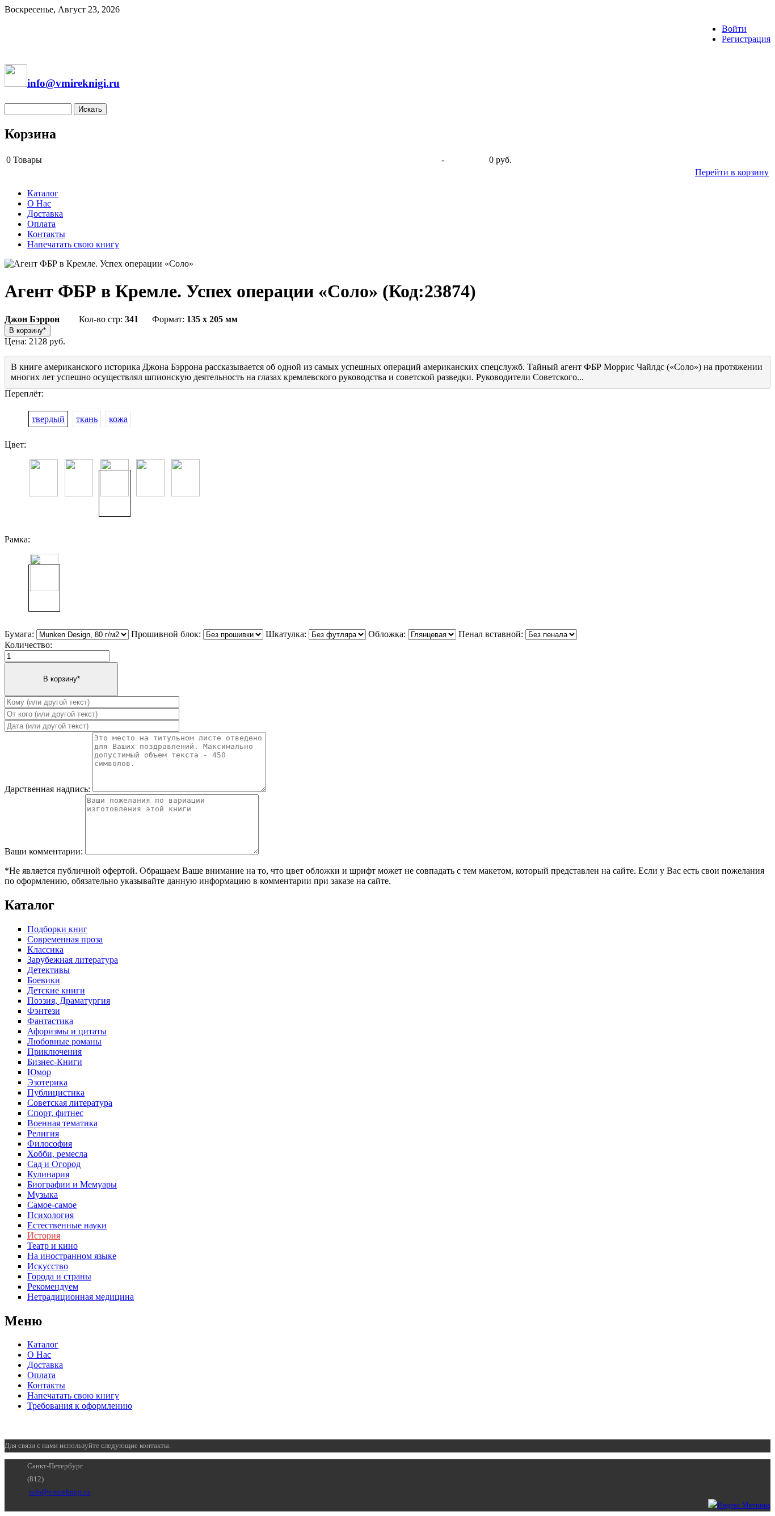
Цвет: (15, 444)
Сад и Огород (54, 1164)
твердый (48, 419)
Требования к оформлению (79, 1405)
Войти (734, 28)
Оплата (41, 224)
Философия (49, 1143)
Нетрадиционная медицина (80, 1297)
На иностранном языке (71, 1256)
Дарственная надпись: (47, 789)
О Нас (39, 203)
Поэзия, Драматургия (68, 1000)
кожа (118, 419)
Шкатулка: (286, 634)
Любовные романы (64, 1041)
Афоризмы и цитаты (67, 1031)
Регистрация (746, 39)
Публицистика (56, 1092)
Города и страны (59, 1276)
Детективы (48, 970)
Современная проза (65, 939)
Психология (50, 1215)
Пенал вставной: (490, 634)
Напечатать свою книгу (73, 244)
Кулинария (48, 1174)
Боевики (43, 980)
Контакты (46, 234)
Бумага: (19, 634)
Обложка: (387, 634)
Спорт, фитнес (55, 1113)
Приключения (54, 1051)
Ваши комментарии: (44, 851)
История (43, 1235)
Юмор (39, 1072)
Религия (43, 1133)
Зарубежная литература (72, 960)
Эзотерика (47, 1082)
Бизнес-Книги (54, 1062)
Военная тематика (62, 1123)
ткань (87, 419)
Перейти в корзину (732, 172)
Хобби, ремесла (57, 1154)
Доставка (45, 213)
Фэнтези (43, 1011)
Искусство (47, 1266)
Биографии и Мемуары (72, 1184)
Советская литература (69, 1102)
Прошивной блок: (166, 634)
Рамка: (17, 539)
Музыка (42, 1194)
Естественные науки (67, 1225)
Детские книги (56, 990)
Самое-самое (52, 1205)
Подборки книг (57, 929)
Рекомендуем (52, 1286)
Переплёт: (24, 393)
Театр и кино (52, 1245)
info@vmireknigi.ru (59, 1492)
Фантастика (50, 1021)
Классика (45, 949)
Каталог (42, 193)
